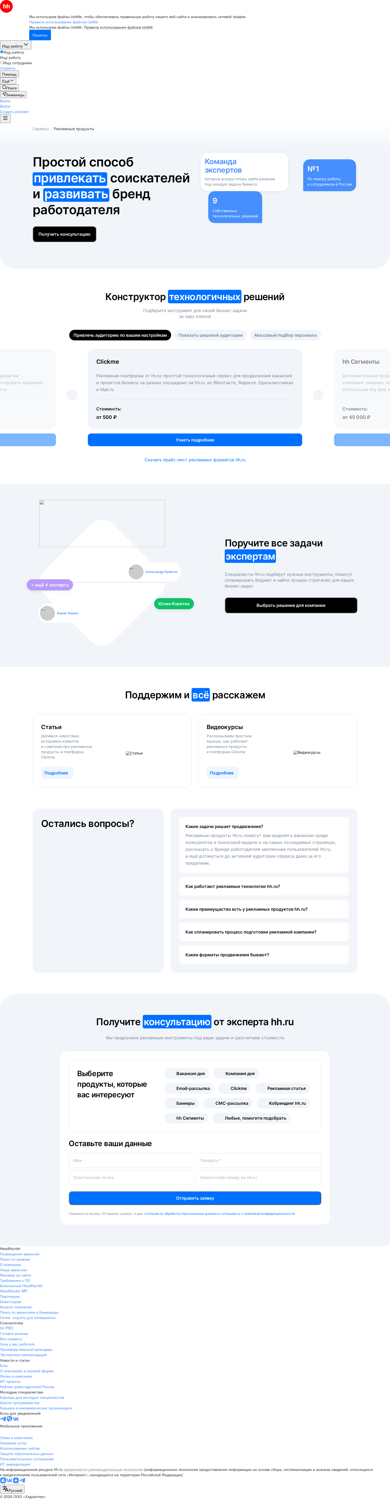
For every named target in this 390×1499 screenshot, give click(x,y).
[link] (9, 87)
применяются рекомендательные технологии (103, 1469)
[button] (5, 100)
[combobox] (12, 1489)
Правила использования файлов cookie (118, 27)
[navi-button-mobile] (5, 118)
